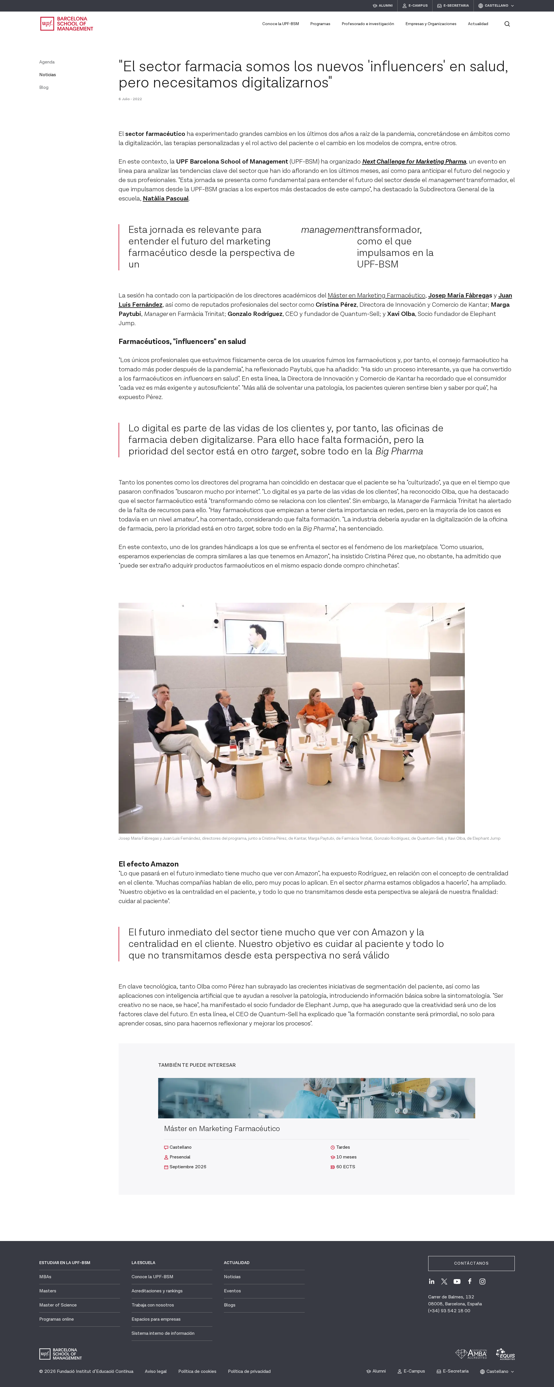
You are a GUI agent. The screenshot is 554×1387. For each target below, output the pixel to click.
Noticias (47, 75)
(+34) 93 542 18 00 (449, 1311)
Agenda (47, 62)
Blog (43, 88)
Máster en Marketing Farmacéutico (376, 295)
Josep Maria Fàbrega (458, 295)
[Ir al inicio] (67, 23)
